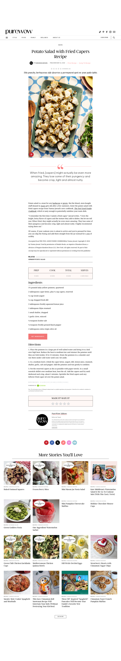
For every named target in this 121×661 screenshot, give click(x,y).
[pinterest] (31, 154)
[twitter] (57, 442)
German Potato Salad (36, 259)
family (33, 37)
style (15, 37)
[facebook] (52, 442)
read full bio (54, 427)
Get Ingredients (37, 336)
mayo (43, 206)
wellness (44, 37)
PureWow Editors (41, 63)
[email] (3, 45)
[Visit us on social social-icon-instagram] (110, 32)
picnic (65, 203)
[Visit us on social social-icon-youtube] (114, 32)
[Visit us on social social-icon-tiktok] (100, 32)
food (24, 37)
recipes (60, 45)
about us (56, 37)
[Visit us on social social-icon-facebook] (107, 32)
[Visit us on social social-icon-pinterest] (103, 32)
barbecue (56, 203)
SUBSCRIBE (104, 37)
